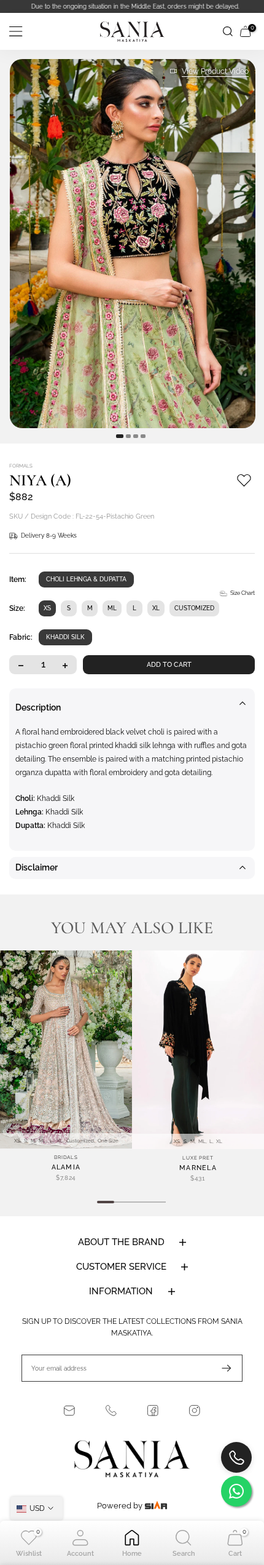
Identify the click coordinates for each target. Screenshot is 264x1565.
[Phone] (111, 1410)
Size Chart (242, 593)
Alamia (66, 1167)
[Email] (69, 1410)
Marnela (198, 1167)
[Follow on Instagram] (194, 1410)
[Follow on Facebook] (152, 1410)
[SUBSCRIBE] (220, 1368)
